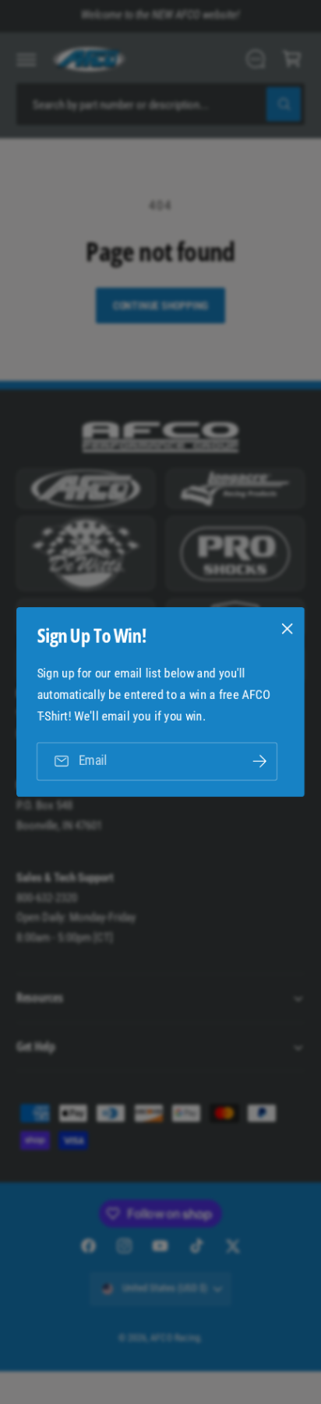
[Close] (287, 629)
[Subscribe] (259, 761)
